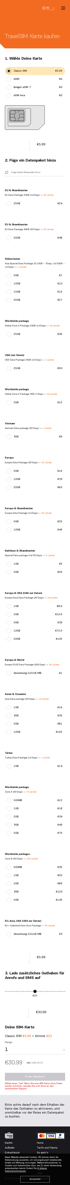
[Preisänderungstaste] (35, 991)
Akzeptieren (35, 1179)
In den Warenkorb (35, 1076)
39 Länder (50, 926)
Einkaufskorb (12, 1152)
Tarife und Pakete (47, 1148)
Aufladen (9, 1148)
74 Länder (31, 792)
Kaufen (9, 1143)
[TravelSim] (9, 1135)
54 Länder (55, 326)
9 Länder (50, 555)
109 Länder (32, 859)
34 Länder (52, 598)
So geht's (42, 1152)
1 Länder (49, 360)
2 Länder (22, 267)
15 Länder (44, 699)
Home (40, 1143)
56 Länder (54, 665)
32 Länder (48, 195)
